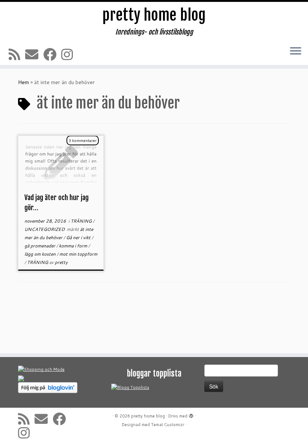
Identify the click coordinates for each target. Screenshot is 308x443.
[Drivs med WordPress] (191, 414)
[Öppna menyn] (295, 51)
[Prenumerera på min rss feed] (17, 54)
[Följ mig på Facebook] (52, 54)
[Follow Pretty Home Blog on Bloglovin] (47, 387)
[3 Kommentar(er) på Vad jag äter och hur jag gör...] (86, 150)
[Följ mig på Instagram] (69, 54)
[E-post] (34, 54)
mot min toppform (78, 254)
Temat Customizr (167, 425)
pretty (61, 262)
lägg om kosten (40, 254)
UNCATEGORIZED (45, 229)
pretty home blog (154, 15)
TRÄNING (82, 221)
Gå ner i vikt (79, 237)
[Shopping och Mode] (41, 369)
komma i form (73, 246)
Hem (23, 82)
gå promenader (40, 246)
